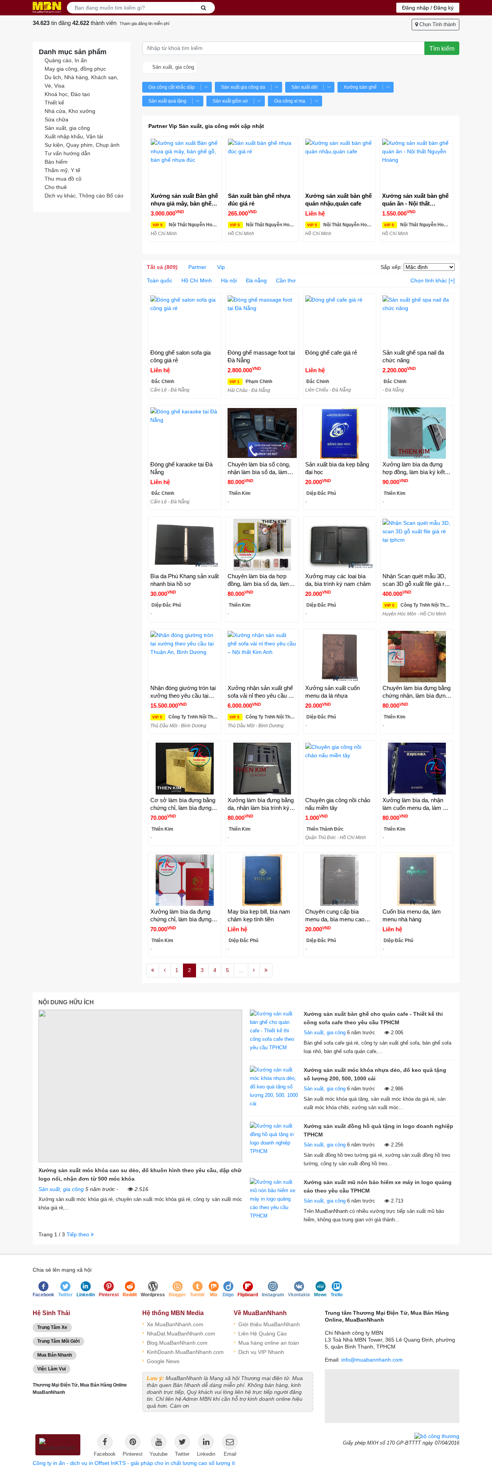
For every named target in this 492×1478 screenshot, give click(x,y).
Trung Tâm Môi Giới (58, 1341)
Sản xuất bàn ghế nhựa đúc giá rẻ (259, 199)
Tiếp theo (78, 1234)
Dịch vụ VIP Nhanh (259, 1351)
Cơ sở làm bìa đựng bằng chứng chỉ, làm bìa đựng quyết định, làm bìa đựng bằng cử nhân (182, 804)
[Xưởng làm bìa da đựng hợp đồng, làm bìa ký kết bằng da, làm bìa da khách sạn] (416, 433)
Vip (221, 267)
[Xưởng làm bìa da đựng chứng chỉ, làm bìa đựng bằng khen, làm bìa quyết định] (184, 880)
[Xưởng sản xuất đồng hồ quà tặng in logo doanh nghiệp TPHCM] (275, 1138)
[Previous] (165, 970)
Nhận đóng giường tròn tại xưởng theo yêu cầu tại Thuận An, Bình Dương (183, 692)
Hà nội (229, 280)
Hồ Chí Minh (196, 280)
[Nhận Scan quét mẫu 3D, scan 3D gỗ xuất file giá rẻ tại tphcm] (416, 544)
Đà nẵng (256, 280)
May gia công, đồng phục (75, 69)
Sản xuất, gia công (67, 128)
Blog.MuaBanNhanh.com (175, 1342)
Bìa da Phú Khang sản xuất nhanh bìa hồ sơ (184, 580)
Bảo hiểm (56, 162)
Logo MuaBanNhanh (47, 7)
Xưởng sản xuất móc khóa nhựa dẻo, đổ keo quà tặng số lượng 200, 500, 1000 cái (375, 1074)
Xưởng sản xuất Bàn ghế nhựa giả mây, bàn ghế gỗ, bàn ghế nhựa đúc (184, 199)
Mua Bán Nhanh (54, 1355)
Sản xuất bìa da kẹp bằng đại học (337, 468)
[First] (152, 970)
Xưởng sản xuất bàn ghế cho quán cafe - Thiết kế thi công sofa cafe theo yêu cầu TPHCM (373, 1018)
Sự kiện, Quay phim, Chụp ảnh (82, 145)
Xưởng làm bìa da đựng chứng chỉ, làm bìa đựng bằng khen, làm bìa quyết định (181, 915)
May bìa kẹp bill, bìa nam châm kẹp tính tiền (259, 915)
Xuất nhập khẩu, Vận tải (74, 136)
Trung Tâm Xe (52, 1327)
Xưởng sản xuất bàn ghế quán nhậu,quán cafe (338, 199)
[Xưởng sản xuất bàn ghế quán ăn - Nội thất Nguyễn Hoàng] (416, 164)
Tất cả (162, 267)
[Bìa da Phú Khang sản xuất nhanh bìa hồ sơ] (184, 544)
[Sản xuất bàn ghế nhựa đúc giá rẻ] (262, 164)
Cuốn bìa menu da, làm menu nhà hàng (411, 915)
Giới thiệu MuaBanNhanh (267, 1323)
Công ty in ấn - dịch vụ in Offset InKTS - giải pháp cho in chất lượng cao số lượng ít (134, 1463)
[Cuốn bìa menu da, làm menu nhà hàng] (416, 880)
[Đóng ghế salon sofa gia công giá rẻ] (184, 321)
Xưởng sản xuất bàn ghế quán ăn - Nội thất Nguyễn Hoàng (415, 199)
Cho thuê (56, 187)
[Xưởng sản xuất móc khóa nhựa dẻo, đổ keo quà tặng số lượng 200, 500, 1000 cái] (275, 1086)
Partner (197, 267)
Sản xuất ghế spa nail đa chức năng (413, 356)
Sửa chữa (56, 119)
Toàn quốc (159, 280)
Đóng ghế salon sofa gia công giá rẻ (180, 356)
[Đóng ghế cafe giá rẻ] (339, 321)
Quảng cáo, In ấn (66, 60)
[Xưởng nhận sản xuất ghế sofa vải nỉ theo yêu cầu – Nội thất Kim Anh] (262, 656)
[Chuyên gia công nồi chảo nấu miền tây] (339, 768)
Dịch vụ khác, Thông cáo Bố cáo (84, 195)
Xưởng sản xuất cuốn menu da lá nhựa (332, 692)
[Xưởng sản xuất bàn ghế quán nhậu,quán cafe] (339, 164)
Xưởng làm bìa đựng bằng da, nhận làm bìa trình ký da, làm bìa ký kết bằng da (261, 804)
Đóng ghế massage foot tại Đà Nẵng (261, 356)
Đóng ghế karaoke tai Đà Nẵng (181, 468)
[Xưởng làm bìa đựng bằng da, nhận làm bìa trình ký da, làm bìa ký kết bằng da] (262, 768)
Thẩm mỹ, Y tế (62, 170)
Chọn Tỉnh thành (437, 24)
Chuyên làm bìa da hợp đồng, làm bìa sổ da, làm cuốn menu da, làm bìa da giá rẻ (260, 580)
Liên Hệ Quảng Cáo (260, 1333)
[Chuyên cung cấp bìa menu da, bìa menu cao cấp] (339, 880)
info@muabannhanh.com (372, 1360)
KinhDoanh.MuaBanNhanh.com (182, 1351)
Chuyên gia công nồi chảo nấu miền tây (337, 804)
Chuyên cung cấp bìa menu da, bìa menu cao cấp (334, 915)
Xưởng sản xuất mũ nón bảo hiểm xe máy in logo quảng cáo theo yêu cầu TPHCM (378, 1186)
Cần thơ (286, 280)
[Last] (266, 970)
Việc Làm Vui (51, 1369)
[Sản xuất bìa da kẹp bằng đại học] (339, 433)
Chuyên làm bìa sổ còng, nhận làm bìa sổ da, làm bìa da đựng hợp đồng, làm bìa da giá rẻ (261, 468)
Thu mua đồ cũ (63, 179)
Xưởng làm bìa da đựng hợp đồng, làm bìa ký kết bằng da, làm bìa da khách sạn (415, 468)
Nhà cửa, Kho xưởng (70, 111)
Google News (161, 1360)
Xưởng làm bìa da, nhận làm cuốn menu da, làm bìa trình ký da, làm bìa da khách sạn (416, 804)
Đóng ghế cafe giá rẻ (331, 352)
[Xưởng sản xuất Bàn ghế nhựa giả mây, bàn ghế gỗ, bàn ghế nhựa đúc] (185, 164)
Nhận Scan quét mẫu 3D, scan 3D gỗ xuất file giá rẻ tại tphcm (414, 580)
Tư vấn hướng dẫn (67, 153)
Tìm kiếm (441, 48)
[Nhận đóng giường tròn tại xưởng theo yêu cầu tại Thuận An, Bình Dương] (184, 656)
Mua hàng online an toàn (266, 1342)
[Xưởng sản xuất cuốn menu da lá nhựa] (339, 656)
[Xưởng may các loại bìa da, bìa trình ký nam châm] (339, 544)
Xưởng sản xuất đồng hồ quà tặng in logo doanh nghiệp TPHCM (378, 1130)
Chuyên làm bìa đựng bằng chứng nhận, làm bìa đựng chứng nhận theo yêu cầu (416, 692)
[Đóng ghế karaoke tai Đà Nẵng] (184, 433)
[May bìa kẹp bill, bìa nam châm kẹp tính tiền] (262, 880)
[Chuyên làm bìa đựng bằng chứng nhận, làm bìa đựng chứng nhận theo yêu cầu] (416, 656)
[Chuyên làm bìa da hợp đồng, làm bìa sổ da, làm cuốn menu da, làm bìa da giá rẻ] (262, 544)
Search (203, 7)
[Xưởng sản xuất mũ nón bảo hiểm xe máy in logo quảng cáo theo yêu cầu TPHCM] (275, 1198)
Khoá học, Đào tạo (67, 94)
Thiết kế (54, 103)
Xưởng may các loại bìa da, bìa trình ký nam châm (338, 580)
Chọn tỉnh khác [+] (433, 280)
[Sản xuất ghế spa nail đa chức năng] (416, 321)
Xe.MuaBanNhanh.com (172, 1323)
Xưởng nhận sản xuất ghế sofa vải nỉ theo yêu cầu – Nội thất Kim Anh (260, 692)
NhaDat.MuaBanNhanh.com (178, 1333)
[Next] (254, 970)
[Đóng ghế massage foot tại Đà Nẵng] (262, 321)
